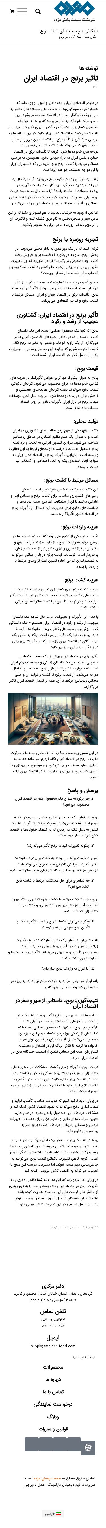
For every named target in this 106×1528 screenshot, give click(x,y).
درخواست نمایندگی (53, 1404)
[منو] (24, 11)
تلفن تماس (53, 1311)
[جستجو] (37, 11)
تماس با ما (53, 1392)
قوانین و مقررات (53, 1429)
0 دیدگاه (69, 1227)
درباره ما (53, 1379)
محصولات (53, 1367)
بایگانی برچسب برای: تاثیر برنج (69, 31)
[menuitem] (37, 11)
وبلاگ (53, 1417)
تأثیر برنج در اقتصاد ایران (61, 78)
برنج (95, 86)
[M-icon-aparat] (88, 1448)
